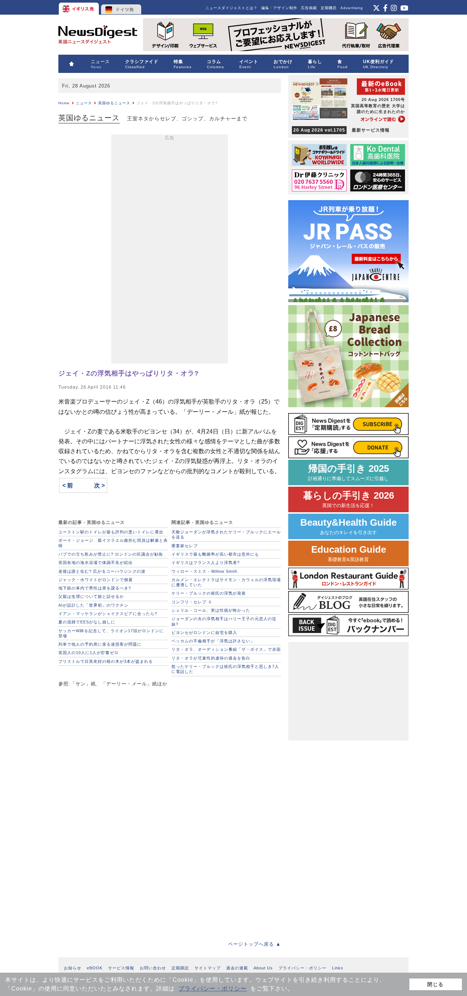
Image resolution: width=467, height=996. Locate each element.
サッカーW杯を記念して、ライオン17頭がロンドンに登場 (111, 633)
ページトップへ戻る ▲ (254, 944)
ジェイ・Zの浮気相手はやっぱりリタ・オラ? (128, 373)
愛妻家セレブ (184, 546)
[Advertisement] (169, 250)
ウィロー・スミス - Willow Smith (204, 571)
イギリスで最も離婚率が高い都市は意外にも (215, 554)
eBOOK (95, 968)
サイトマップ (207, 968)
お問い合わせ (153, 968)
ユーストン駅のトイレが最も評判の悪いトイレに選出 (110, 532)
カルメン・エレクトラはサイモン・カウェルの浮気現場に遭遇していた (226, 582)
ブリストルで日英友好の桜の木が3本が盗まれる (105, 661)
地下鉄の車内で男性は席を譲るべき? (94, 588)
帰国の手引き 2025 (348, 472)
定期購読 (329, 8)
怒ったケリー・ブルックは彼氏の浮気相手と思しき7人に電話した (225, 669)
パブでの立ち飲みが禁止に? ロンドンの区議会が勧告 (110, 554)
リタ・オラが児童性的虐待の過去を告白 (210, 658)
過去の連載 (237, 968)
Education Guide (348, 553)
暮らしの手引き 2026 (348, 499)
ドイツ (121, 7)
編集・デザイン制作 (279, 8)
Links (337, 968)
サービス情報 (121, 968)
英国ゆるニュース (114, 103)
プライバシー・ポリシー (212, 988)
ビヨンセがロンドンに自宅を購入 (204, 632)
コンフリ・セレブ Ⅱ (191, 602)
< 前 (67, 485)
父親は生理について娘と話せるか (91, 596)
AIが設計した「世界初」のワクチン (93, 605)
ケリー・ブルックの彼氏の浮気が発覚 (208, 593)
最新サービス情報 (341, 130)
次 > (99, 485)
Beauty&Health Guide (348, 526)
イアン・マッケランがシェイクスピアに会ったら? (107, 613)
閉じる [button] (435, 984)
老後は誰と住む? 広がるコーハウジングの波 (102, 571)
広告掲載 (309, 8)
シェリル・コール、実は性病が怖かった (210, 610)
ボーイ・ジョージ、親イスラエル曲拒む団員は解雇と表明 (113, 543)
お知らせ (72, 968)
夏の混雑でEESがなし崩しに (86, 622)
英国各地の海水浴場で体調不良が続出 (95, 562)
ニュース (84, 103)
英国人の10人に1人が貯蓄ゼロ (88, 652)
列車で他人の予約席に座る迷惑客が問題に (100, 644)
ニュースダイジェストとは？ (231, 8)
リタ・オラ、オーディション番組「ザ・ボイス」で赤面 (226, 649)
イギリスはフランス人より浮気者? (205, 562)
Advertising (351, 8)
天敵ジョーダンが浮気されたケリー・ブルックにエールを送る (226, 534)
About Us (263, 968)
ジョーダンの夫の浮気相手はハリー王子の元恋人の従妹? (224, 621)
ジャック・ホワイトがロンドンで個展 (95, 579)
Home (64, 103)
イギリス (79, 7)
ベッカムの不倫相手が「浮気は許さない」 (213, 641)
